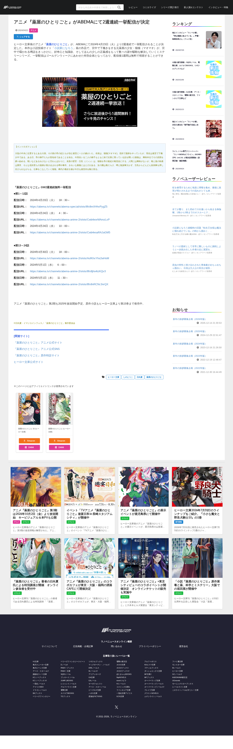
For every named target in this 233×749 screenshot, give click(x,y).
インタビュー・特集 (218, 7)
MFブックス (149, 677)
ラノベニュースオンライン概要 (116, 641)
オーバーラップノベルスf (154, 687)
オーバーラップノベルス (154, 684)
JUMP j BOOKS (67, 680)
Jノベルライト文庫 (179, 687)
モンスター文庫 (178, 665)
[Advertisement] (196, 291)
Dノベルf (64, 665)
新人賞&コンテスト (193, 7)
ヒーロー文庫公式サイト (28, 361)
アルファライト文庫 (68, 687)
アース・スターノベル (97, 687)
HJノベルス (121, 684)
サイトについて (49, 646)
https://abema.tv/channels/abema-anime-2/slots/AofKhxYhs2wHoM (69, 258)
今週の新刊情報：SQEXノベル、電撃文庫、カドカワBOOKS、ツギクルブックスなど (186, 65)
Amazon (31, 440)
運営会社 (183, 646)
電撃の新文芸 (121, 661)
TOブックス (65, 696)
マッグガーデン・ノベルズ (99, 665)
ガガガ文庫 (120, 665)
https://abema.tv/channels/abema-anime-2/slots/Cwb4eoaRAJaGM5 (70, 232)
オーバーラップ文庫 (152, 680)
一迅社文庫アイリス (124, 693)
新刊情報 (178, 522)
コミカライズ (149, 7)
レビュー (133, 7)
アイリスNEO (38, 687)
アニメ (33, 30)
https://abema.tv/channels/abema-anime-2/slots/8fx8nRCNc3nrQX (69, 284)
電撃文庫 (64, 690)
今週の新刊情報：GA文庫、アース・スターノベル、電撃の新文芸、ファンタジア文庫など (186, 95)
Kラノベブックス (39, 677)
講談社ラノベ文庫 (40, 674)
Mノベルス (176, 668)
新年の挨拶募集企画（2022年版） (190, 368)
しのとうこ (128, 377)
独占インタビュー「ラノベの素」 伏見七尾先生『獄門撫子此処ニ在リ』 (186, 125)
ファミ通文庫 (177, 661)
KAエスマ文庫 (149, 665)
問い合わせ (116, 646)
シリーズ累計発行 (170, 7)
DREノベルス (94, 668)
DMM (31, 447)
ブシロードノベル (68, 677)
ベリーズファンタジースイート (73, 661)
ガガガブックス (122, 668)
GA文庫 (92, 677)
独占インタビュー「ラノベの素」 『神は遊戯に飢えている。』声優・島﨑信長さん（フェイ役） (186, 36)
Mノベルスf (93, 671)
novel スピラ (121, 680)
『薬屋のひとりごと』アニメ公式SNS (37, 348)
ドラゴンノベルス (40, 690)
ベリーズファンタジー (41, 696)
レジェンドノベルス (68, 684)
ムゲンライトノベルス (153, 696)
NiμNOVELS (121, 677)
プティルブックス (151, 668)
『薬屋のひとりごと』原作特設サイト (37, 355)
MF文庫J (147, 674)
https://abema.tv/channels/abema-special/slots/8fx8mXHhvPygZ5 (68, 206)
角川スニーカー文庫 (41, 665)
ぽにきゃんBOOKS (123, 674)
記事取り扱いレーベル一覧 (116, 656)
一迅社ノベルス (39, 684)
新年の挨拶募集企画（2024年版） (190, 343)
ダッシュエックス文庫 (153, 671)
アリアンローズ (95, 674)
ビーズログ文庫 (95, 690)
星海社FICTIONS (95, 696)
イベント (26, 522)
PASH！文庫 (65, 671)
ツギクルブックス (96, 661)
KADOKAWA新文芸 (179, 677)
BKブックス (37, 693)
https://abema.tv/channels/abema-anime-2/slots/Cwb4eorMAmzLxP (70, 219)
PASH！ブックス (67, 668)
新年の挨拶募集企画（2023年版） (190, 356)
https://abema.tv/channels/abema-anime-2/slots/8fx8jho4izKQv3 (68, 271)
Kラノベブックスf (40, 680)
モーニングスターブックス (182, 684)
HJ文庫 (36, 661)
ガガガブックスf (122, 671)
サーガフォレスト (96, 684)
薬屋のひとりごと (154, 377)
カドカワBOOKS (67, 693)
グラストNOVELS (151, 693)
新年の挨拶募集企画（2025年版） (190, 331)
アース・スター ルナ (41, 671)
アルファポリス (150, 661)
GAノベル (92, 680)
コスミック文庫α (123, 687)
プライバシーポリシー (150, 646)
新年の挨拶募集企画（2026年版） (190, 319)
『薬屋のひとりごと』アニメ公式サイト (38, 342)
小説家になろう (63, 48)
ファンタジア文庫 (123, 690)
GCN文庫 (120, 696)
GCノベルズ (177, 674)
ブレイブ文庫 (149, 690)
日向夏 (139, 377)
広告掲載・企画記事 (83, 646)
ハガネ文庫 (93, 693)
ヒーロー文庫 (113, 377)
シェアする (24, 36)
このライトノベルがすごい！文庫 (185, 690)
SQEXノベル (66, 674)
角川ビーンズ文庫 (40, 668)
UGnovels (176, 680)
